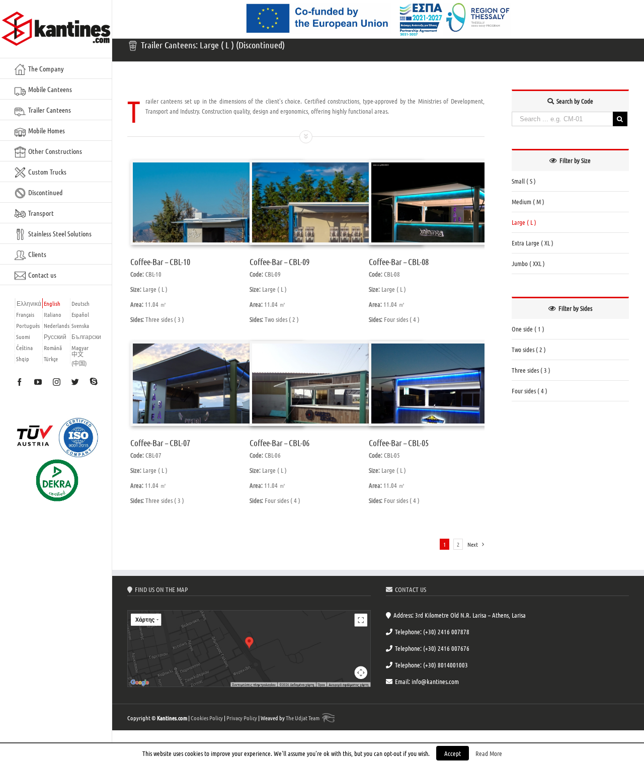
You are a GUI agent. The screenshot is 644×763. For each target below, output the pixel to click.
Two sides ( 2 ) (529, 349)
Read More (488, 753)
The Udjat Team (302, 718)
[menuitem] (56, 68)
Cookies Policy (207, 718)
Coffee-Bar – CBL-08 (399, 262)
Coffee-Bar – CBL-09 (279, 262)
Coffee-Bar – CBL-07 (160, 443)
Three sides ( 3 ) (531, 370)
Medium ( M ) (528, 201)
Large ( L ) (524, 222)
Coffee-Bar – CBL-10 (160, 262)
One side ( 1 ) (528, 328)
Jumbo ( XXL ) (528, 263)
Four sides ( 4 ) (529, 390)
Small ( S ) (524, 181)
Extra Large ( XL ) (532, 242)
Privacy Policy (241, 718)
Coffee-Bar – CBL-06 (279, 443)
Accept (452, 753)
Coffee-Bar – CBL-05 (399, 443)
